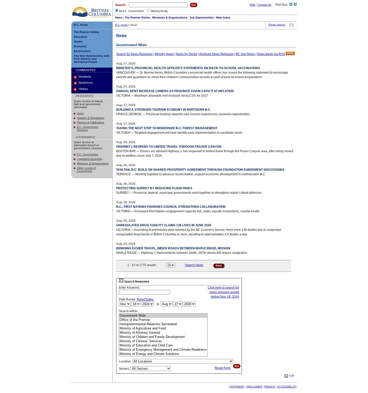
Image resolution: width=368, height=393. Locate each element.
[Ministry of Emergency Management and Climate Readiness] (163, 350)
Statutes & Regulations (90, 117)
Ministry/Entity (159, 11)
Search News (194, 265)
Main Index (223, 17)
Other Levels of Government (86, 169)
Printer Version (277, 24)
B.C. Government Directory (87, 128)
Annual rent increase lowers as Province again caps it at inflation (175, 91)
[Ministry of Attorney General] (163, 333)
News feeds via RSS (271, 54)
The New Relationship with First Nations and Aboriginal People (91, 58)
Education (80, 36)
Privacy (269, 386)
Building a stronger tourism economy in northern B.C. (163, 109)
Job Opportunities (202, 17)
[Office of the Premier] (163, 320)
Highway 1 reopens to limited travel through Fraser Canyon (168, 146)
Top (291, 375)
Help (252, 4)
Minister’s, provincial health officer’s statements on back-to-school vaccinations (188, 68)
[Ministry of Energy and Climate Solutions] (163, 354)
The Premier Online (137, 17)
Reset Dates (145, 299)
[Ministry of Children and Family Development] (163, 337)
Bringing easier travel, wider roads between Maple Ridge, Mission (173, 248)
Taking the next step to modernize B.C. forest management (166, 128)
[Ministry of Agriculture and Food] (163, 328)
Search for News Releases (134, 54)
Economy (80, 46)
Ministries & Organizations (169, 17)
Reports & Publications (90, 122)
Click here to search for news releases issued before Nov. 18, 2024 (223, 292)
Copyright (236, 386)
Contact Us (264, 4)
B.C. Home (81, 24)
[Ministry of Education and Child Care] (163, 345)
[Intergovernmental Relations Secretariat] (163, 324)
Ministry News (164, 54)
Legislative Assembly (89, 158)
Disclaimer (254, 386)
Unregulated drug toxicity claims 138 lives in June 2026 (163, 225)
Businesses (86, 82)
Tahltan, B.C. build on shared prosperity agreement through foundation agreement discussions (200, 169)
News (118, 17)
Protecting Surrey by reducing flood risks (154, 188)
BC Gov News (245, 54)
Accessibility (287, 386)
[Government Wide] (163, 316)
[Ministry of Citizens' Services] (163, 341)
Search (120, 5)
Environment (82, 51)
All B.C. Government (131, 11)
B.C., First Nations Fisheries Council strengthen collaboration (171, 207)
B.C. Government (87, 154)
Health (78, 41)
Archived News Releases (216, 54)
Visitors (83, 88)
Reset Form (223, 368)
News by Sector (186, 54)
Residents (85, 76)
